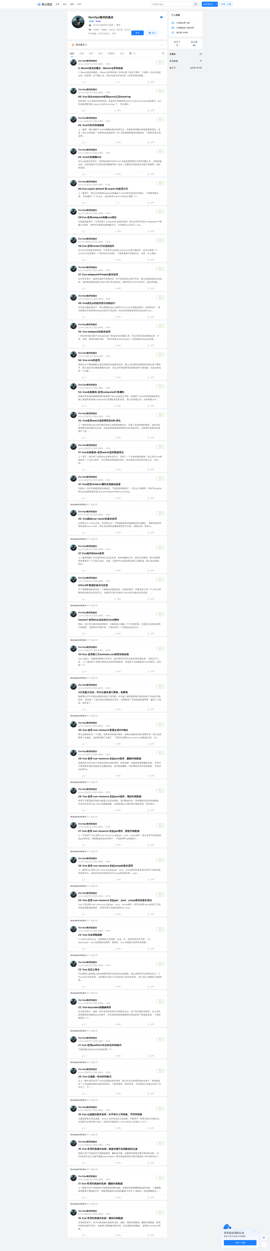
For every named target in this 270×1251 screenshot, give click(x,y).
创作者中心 (208, 4)
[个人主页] (161, 18)
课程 (72, 4)
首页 (57, 4)
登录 (226, 4)
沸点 (65, 4)
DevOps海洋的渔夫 (87, 60)
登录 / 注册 (240, 1242)
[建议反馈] (264, 1237)
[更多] (264, 1245)
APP (79, 4)
